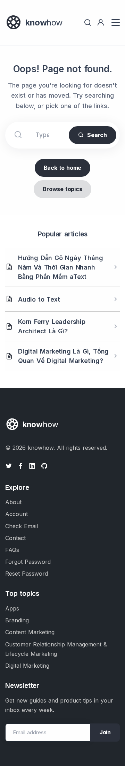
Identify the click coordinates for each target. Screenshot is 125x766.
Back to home (63, 167)
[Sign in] (101, 22)
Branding (17, 620)
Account (16, 513)
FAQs (12, 549)
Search (97, 134)
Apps (12, 608)
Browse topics (62, 188)
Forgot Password (28, 561)
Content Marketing (30, 632)
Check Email (21, 526)
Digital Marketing (27, 665)
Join (105, 732)
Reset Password (26, 573)
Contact (15, 537)
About (13, 502)
